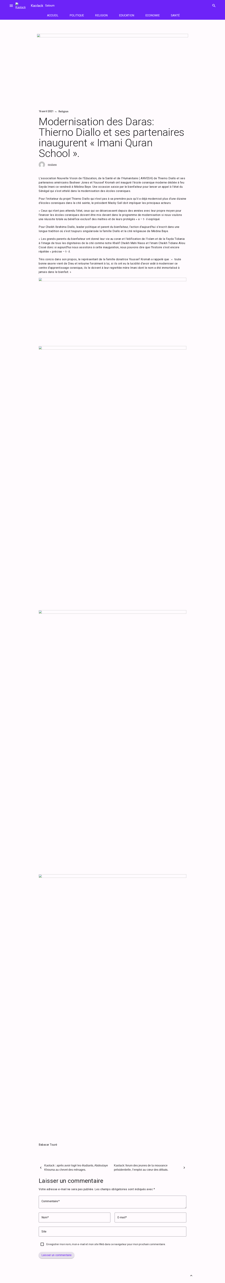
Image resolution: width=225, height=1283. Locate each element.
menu (11, 6)
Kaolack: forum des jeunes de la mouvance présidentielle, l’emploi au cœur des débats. (141, 1167)
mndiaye (52, 164)
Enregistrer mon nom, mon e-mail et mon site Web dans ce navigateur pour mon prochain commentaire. (106, 1244)
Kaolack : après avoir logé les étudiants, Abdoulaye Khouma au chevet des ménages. (76, 1167)
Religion (63, 111)
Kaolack (37, 6)
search (214, 6)
